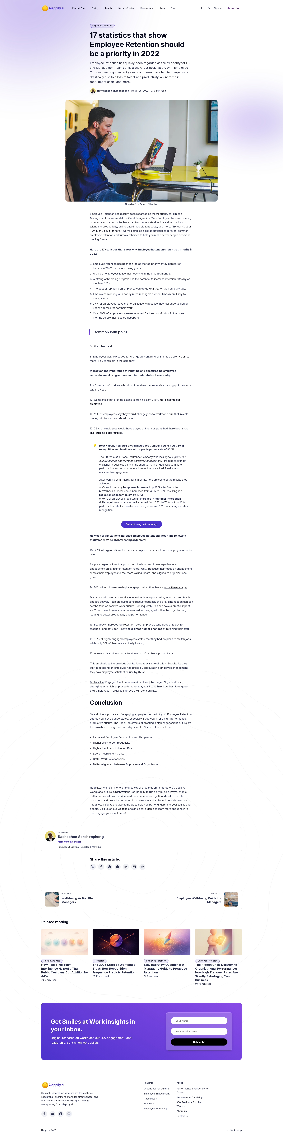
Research (99, 960)
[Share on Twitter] (93, 867)
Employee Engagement (157, 1093)
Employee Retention (102, 25)
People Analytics (52, 960)
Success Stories (126, 8)
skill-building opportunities (106, 432)
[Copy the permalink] (142, 867)
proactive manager (175, 587)
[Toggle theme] (209, 8)
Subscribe (233, 8)
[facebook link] (44, 1114)
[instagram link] (61, 1114)
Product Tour (78, 8)
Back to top (236, 1130)
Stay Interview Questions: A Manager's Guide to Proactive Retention (165, 968)
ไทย (173, 8)
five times (183, 356)
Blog (162, 8)
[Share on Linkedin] (126, 867)
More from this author (69, 841)
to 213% (154, 288)
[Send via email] (134, 867)
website (123, 808)
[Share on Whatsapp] (118, 867)
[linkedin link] (52, 1114)
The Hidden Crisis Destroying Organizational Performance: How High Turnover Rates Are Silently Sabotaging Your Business (216, 972)
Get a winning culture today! (141, 524)
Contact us (182, 1116)
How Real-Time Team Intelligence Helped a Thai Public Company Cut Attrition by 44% (64, 970)
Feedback (149, 1103)
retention (129, 624)
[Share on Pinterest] (109, 867)
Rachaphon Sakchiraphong (113, 90)
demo (151, 808)
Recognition (150, 1098)
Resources (145, 8)
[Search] (202, 8)
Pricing (95, 8)
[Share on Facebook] (101, 867)
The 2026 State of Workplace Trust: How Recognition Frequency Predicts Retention (114, 968)
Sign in (218, 8)
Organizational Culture (156, 1088)
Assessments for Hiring (189, 1097)
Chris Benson (140, 204)
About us (181, 1111)
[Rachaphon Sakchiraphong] (93, 91)
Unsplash (153, 204)
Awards (108, 8)
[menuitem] (79, 8)
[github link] (69, 1114)
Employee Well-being (155, 1108)
